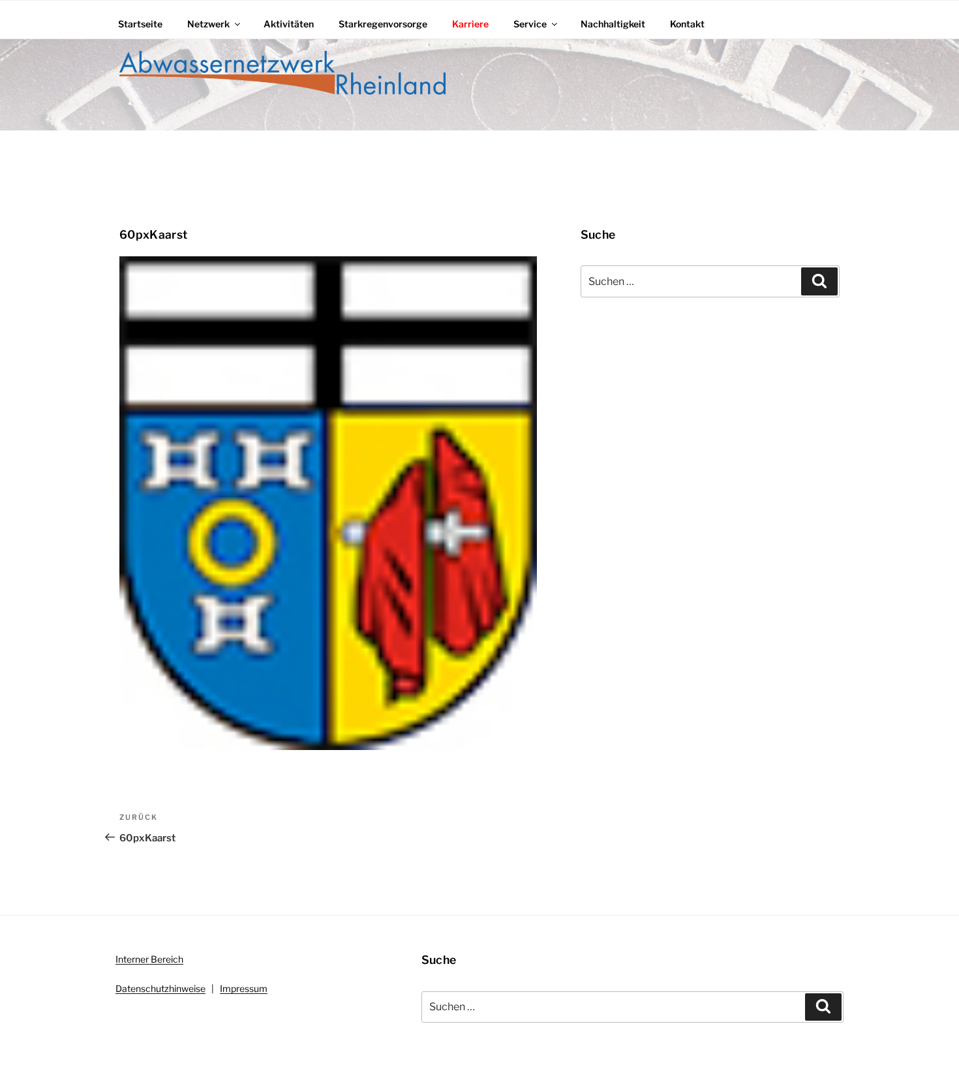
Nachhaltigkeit (613, 23)
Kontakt (687, 23)
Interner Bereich (149, 959)
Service (530, 23)
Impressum (243, 988)
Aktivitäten (289, 23)
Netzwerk (208, 23)
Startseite (140, 23)
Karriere (470, 23)
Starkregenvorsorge (383, 23)
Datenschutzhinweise (160, 988)
